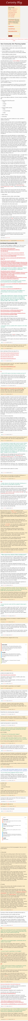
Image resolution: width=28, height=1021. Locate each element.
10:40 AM (7, 714)
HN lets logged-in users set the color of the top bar (12, 388)
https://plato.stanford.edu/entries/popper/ (10, 352)
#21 (11, 700)
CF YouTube (11, 16)
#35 (12, 925)
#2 (12, 348)
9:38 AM (4, 683)
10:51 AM (7, 780)
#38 (14, 1019)
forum (10, 240)
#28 (12, 766)
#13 (12, 585)
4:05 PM (4, 360)
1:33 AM (4, 472)
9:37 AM (4, 670)
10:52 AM (7, 801)
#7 (12, 434)
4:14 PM (8, 385)
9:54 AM (7, 1019)
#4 (12, 368)
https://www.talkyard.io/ (6, 988)
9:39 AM (4, 688)
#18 (11, 670)
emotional (23, 891)
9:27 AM (7, 478)
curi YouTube (11, 15)
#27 (12, 750)
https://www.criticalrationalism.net (8, 358)
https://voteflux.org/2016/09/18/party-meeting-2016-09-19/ (14, 1004)
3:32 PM (4, 342)
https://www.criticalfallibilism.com (8, 366)
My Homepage (11, 13)
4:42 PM (4, 394)
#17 (1, 928)
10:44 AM (7, 725)
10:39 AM (7, 709)
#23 (14, 714)
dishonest (18, 891)
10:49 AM (4, 766)
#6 (12, 394)
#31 (15, 801)
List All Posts (11, 28)
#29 (14, 780)
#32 (15, 806)
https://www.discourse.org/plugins (8, 674)
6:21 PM (4, 434)
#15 (14, 615)
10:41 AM (7, 720)
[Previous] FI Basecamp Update (7, 39)
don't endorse (10, 23)
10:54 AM (7, 806)
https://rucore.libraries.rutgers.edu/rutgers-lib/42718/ (12, 252)
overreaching (3, 893)
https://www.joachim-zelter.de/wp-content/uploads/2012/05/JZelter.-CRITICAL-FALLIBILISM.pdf (10, 250)
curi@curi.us (14, 9)
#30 (14, 795)
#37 (12, 1006)
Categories (11, 26)
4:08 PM (4, 368)
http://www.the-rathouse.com (7, 356)
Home (16, 39)
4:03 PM (4, 981)
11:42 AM (4, 925)
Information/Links (12, 31)
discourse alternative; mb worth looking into (10, 984)
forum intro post (20, 240)
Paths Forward (12, 894)
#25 (14, 725)
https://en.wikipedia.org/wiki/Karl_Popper (10, 354)
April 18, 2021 (8, 237)
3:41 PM (4, 348)
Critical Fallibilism (12, 10)
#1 (12, 342)
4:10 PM (4, 1006)
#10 (14, 478)
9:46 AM (4, 700)
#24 (14, 720)
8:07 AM (7, 615)
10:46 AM (7, 743)
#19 (11, 683)
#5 (15, 385)
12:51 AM (4, 585)
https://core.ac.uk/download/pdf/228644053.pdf (11, 288)
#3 (12, 360)
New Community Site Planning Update (13, 44)
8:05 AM (7, 599)
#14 (14, 599)
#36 (12, 981)
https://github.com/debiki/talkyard (8, 993)
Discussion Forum (12, 12)
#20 (11, 688)
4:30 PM (4, 440)
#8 (12, 440)
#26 (14, 743)
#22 (14, 709)
